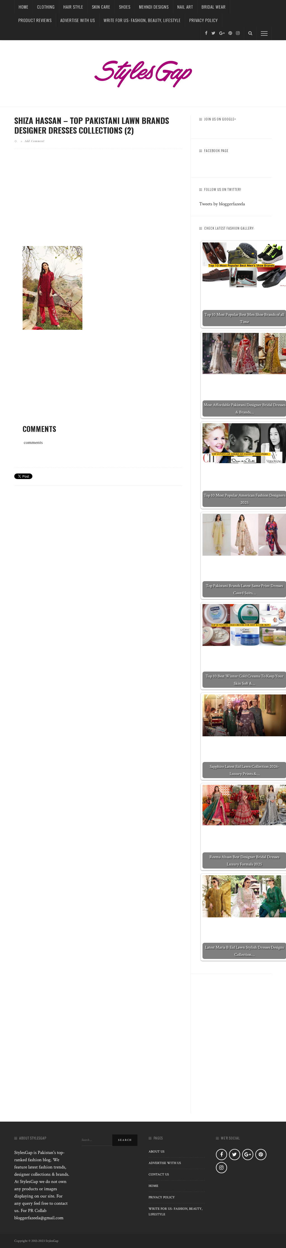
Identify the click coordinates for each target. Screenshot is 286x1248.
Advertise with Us (77, 20)
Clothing (46, 7)
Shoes (124, 7)
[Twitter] (213, 33)
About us (157, 1152)
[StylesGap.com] (143, 72)
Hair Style (73, 7)
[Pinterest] (230, 33)
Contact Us (159, 1174)
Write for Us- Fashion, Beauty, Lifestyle (142, 20)
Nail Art (185, 7)
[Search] (250, 33)
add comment (34, 141)
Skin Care (101, 7)
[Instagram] (238, 33)
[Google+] (222, 33)
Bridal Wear (214, 7)
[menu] (264, 33)
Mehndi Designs (154, 7)
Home (23, 7)
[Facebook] (206, 33)
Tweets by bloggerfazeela (222, 204)
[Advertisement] (98, 202)
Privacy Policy (203, 20)
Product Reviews (35, 20)
